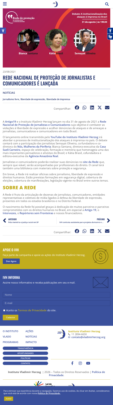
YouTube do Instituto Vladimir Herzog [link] (74, 137)
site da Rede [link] (91, 162)
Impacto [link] (31, 342)
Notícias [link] (9, 92)
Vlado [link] (7, 336)
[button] (107, 4)
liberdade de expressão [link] (33, 99)
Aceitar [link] (8, 398)
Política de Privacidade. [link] (49, 393)
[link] (3, 31)
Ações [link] (29, 331)
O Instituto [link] (10, 331)
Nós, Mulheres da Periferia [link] (34, 146)
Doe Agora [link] (11, 261)
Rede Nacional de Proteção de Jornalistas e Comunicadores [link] (54, 123)
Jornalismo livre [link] (11, 99)
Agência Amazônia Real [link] (43, 156)
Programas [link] (10, 342)
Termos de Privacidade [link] (32, 310)
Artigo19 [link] (10, 121)
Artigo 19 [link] (90, 210)
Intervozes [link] (9, 213)
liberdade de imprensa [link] (58, 99)
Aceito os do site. (31, 310)
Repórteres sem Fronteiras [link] (36, 213)
